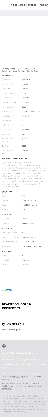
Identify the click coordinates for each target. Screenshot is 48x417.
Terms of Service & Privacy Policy (15, 383)
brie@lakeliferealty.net (30, 359)
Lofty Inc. (16, 377)
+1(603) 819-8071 (9, 359)
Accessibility (7, 389)
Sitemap (37, 386)
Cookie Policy (35, 383)
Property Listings (26, 386)
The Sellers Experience (23, 5)
